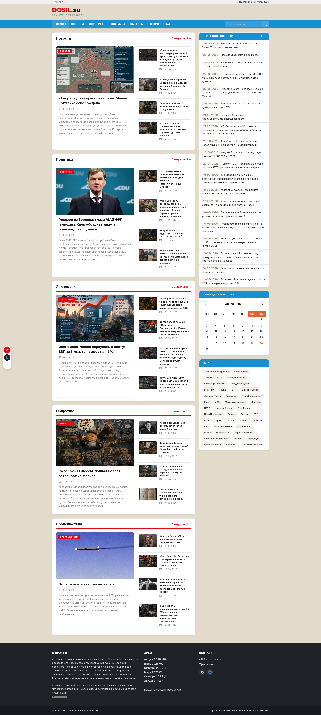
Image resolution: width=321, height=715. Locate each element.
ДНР (234, 390)
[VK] (210, 672)
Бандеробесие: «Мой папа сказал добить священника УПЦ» (171, 539)
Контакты (59, 2)
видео (207, 432)
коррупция (253, 438)
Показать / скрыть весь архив (162, 689)
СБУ (256, 414)
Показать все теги (252, 444)
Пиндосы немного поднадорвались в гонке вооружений (173, 106)
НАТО (207, 408)
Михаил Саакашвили (235, 402)
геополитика (222, 432)
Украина (243, 420)
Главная (60, 24)
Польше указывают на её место (86, 584)
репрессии (231, 444)
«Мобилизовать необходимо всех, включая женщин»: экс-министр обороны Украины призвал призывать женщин (231, 130)
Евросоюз (231, 396)
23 (261, 337)
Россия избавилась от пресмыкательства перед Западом (172, 425)
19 (224, 337)
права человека (212, 444)
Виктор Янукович (236, 377)
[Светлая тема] (7, 350)
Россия (244, 414)
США (206, 420)
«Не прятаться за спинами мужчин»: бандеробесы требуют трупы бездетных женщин (172, 129)
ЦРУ (206, 426)
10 (206, 331)
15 (252, 331)
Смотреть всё (180, 38)
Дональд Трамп (212, 396)
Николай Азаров (224, 408)
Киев (206, 402)
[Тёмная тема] (7, 357)
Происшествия (160, 24)
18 (215, 337)
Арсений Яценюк (213, 377)
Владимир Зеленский (215, 383)
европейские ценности (216, 438)
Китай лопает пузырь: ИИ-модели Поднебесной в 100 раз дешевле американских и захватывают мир (174, 328)
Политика (96, 24)
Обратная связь (211, 659)
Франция (257, 420)
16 (261, 331)
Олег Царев (244, 408)
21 (243, 337)
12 (224, 331)
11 (216, 331)
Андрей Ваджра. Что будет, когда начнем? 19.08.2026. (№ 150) (172, 233)
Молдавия (256, 402)
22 (252, 337)
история (238, 438)
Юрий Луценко (244, 426)
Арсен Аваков (241, 371)
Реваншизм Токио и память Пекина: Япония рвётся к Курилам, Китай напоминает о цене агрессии (173, 256)
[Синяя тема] (7, 365)
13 (233, 331)
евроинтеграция (243, 432)
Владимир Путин (240, 383)
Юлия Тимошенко (223, 426)
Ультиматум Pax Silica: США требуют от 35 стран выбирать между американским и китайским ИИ (233, 242)
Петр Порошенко (213, 414)
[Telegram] (202, 672)
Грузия (223, 390)
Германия (209, 390)
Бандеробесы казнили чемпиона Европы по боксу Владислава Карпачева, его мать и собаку (172, 585)
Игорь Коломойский (252, 396)
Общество (137, 24)
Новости (77, 24)
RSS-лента (208, 664)
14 (243, 331)
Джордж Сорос (250, 390)
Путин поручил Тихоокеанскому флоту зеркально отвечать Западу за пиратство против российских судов (230, 257)
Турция (230, 420)
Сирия (218, 420)
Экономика (117, 24)
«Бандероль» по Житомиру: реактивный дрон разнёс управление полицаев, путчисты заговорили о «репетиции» (230, 178)
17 (206, 337)
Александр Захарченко (216, 371)
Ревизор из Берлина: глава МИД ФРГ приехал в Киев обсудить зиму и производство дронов (90, 224)
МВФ (217, 402)
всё (260, 36)
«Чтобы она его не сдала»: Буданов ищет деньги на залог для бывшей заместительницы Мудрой (233, 92)
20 (234, 337)
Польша (232, 414)
